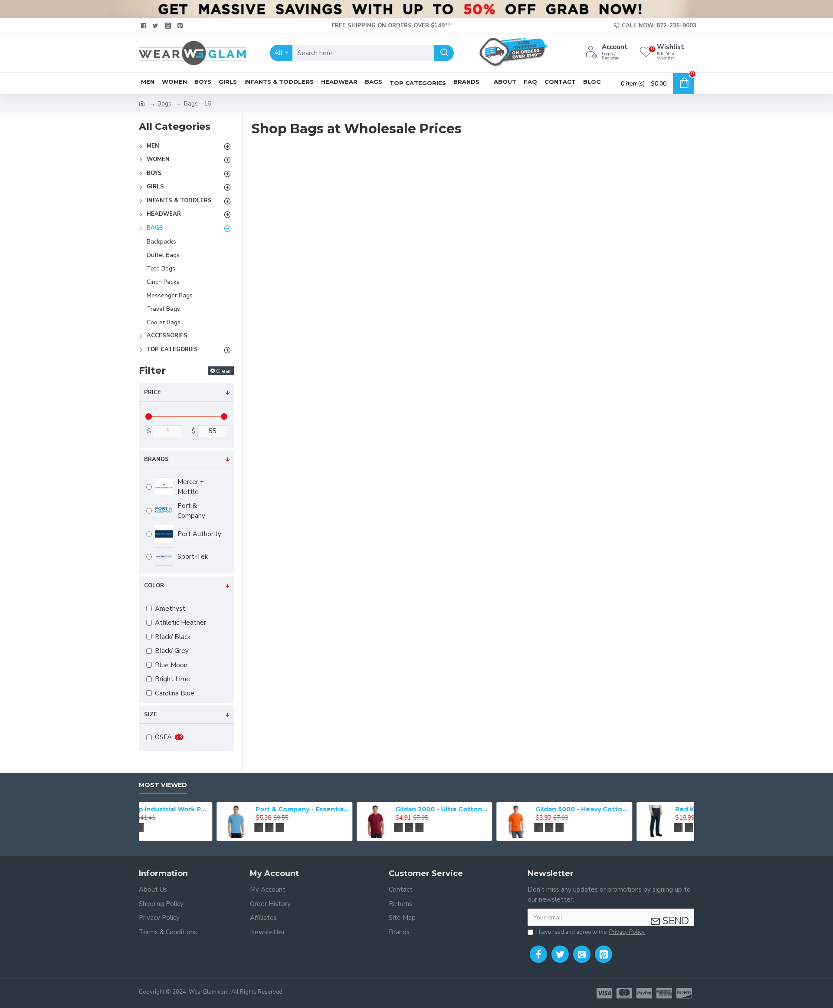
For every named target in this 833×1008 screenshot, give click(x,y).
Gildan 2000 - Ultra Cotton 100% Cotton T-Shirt (364, 809)
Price (152, 392)
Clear (223, 370)
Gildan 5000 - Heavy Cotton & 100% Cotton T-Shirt (504, 809)
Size (150, 714)
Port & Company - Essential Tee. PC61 (225, 809)
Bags (164, 103)
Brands (156, 459)
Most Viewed (163, 785)
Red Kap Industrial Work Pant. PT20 (644, 809)
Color (154, 586)
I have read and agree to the (590, 932)
